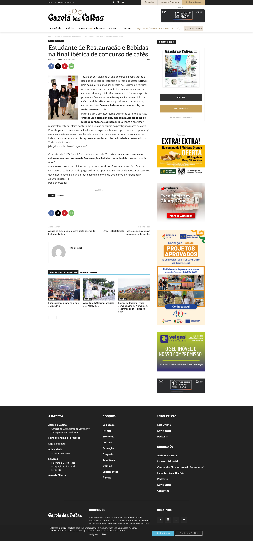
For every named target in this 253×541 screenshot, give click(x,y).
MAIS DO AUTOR (88, 272)
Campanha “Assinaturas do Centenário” (70, 428)
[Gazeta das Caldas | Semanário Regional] (76, 15)
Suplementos (110, 471)
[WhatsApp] (71, 66)
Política (107, 430)
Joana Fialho (57, 60)
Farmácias (56, 469)
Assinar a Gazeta (167, 455)
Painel (57, 36)
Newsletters (164, 430)
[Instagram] (118, 2)
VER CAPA (181, 97)
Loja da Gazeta (57, 443)
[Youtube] (123, 2)
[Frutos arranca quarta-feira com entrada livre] (64, 289)
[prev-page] (50, 317)
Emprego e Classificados (63, 462)
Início (50, 36)
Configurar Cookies (189, 533)
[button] (178, 28)
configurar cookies (97, 534)
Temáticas (109, 460)
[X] (58, 66)
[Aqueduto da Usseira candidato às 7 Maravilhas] (99, 289)
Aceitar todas (163, 533)
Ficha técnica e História (170, 473)
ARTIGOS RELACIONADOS (63, 272)
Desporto (108, 454)
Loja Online (164, 424)
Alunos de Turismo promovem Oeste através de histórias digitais (71, 232)
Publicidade (55, 449)
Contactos (163, 490)
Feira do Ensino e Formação (64, 437)
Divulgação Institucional (63, 466)
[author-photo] (59, 252)
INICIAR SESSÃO (181, 108)
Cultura (107, 442)
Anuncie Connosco (60, 453)
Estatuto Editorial (167, 461)
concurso (60, 195)
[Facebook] (113, 2)
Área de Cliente (57, 475)
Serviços (53, 458)
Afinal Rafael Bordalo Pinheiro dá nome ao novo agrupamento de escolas (127, 232)
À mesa (107, 477)
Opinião (107, 466)
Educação (108, 448)
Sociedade (59, 41)
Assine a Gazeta (57, 424)
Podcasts (162, 436)
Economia (108, 436)
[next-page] (55, 317)
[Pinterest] (65, 66)
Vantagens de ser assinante (64, 432)
